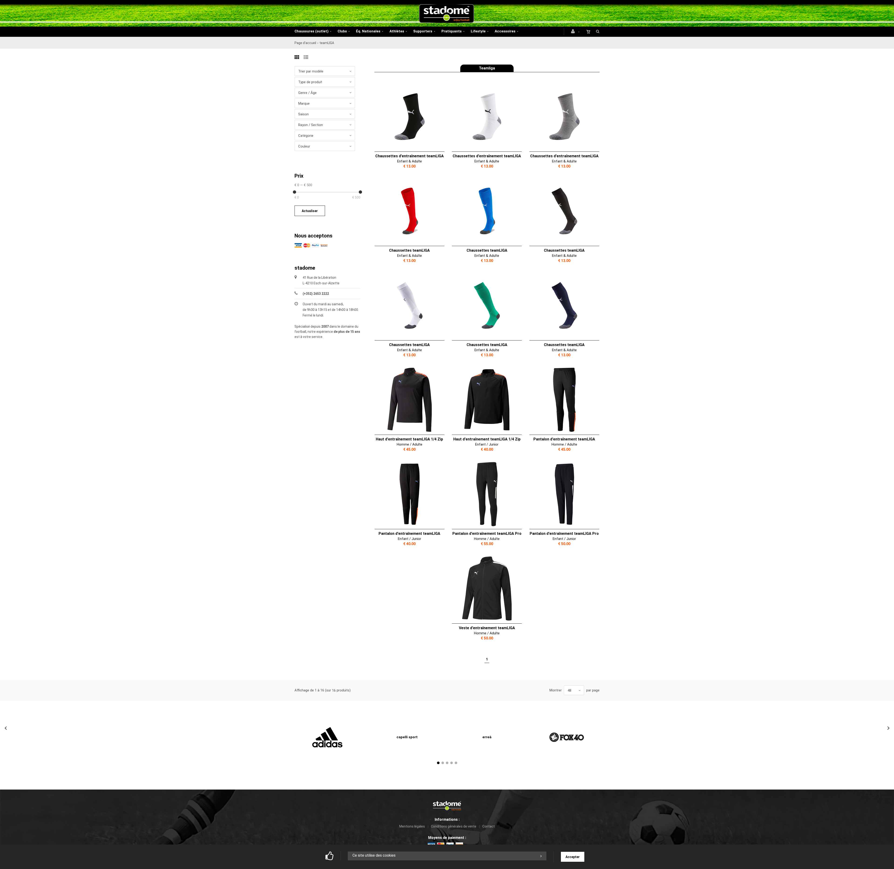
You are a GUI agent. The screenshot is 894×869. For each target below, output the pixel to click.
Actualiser (310, 211)
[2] (442, 763)
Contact (488, 826)
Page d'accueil (305, 43)
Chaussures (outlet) (311, 31)
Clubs (342, 31)
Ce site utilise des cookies (374, 855)
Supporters (422, 31)
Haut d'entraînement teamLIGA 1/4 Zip (409, 439)
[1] (438, 763)
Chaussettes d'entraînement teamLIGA (409, 156)
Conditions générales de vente (453, 826)
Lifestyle (478, 31)
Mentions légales (412, 826)
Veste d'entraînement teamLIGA (487, 628)
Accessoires (505, 31)
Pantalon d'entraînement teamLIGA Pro (487, 533)
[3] (447, 763)
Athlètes (396, 31)
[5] (456, 763)
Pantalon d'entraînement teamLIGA (564, 439)
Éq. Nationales (368, 31)
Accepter (573, 857)
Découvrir (406, 117)
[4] (451, 763)
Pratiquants (451, 31)
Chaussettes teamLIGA (409, 250)
